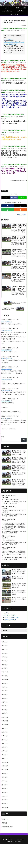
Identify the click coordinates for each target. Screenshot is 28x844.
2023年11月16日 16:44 (6, 400)
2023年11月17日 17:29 (6, 418)
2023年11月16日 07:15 (6, 390)
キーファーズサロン (10, 615)
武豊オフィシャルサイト (11, 617)
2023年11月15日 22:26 (6, 349)
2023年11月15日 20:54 (6, 330)
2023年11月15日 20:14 (6, 322)
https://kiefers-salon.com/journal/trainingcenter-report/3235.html (14, 42)
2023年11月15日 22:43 (6, 369)
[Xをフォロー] (20, 205)
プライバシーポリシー (7, 839)
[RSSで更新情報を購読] (20, 209)
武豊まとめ (5, 190)
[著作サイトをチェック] (7, 205)
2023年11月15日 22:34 (6, 358)
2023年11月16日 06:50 (6, 379)
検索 (2, 436)
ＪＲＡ (6, 613)
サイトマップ (20, 839)
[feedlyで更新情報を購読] (7, 209)
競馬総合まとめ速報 (10, 619)
